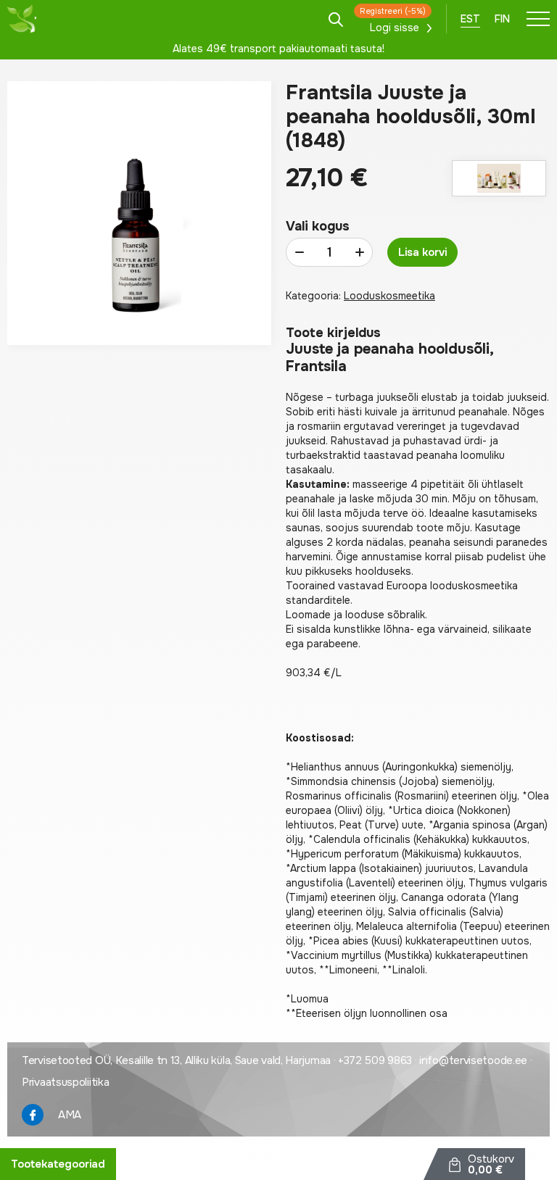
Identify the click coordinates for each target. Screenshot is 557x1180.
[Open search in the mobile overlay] (336, 18)
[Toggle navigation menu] (538, 18)
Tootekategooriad (58, 1164)
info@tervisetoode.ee (473, 1060)
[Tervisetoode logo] (21, 18)
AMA (69, 1115)
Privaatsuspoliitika (65, 1082)
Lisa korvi (422, 252)
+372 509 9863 (375, 1060)
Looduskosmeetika (389, 295)
